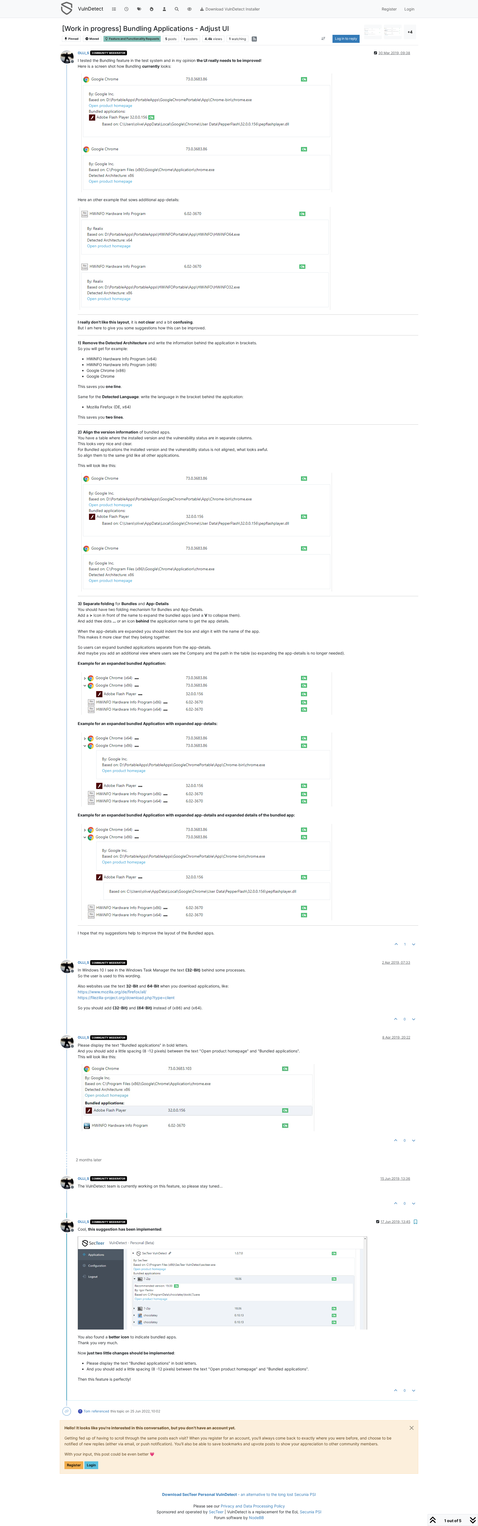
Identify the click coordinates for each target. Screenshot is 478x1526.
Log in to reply (346, 38)
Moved (94, 39)
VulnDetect (90, 9)
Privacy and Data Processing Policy (253, 1506)
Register (74, 1465)
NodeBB (256, 1517)
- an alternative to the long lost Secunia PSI (239, 1494)
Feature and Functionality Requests (133, 39)
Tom (87, 1411)
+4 (409, 32)
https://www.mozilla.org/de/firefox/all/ (112, 991)
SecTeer (216, 1511)
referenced (100, 1411)
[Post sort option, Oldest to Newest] (323, 39)
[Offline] (69, 56)
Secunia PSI (310, 1511)
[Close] (411, 1427)
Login (91, 1465)
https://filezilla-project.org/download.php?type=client (126, 997)
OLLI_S (83, 53)
